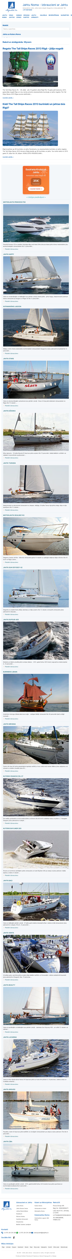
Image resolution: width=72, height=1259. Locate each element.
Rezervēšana (54, 15)
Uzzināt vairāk (8, 98)
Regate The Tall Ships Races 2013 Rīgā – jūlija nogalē (33, 48)
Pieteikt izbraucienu (11, 249)
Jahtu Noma (4, 16)
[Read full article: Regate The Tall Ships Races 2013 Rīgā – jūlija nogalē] (36, 69)
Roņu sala (36, 1247)
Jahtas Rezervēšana (22, 1211)
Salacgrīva (44, 1247)
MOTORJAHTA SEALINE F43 (13, 515)
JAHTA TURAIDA (9, 463)
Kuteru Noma (38, 1205)
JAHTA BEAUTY (9, 985)
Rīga (3, 1247)
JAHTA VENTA (8, 933)
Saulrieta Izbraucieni (22, 1219)
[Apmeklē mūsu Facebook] (13, 1237)
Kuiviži (50, 1247)
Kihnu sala (56, 1247)
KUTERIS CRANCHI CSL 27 (13, 776)
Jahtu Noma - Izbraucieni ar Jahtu (45, 5)
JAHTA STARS (8, 359)
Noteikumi (19, 1214)
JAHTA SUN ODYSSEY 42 (12, 567)
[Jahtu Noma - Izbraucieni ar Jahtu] (10, 1206)
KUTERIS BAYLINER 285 (12, 828)
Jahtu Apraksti (34, 16)
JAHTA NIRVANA (9, 724)
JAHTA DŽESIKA (9, 411)
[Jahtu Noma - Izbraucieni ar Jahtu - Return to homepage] (11, 7)
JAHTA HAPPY (8, 254)
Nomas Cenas (19, 16)
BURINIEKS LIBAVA (10, 672)
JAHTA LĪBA (7, 1141)
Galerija (43, 15)
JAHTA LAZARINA (10, 1037)
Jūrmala (8, 1247)
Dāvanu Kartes (26, 16)
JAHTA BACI (7, 880)
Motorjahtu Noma (40, 1211)
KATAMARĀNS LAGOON (12, 306)
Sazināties (65, 15)
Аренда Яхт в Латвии (50, 1256)
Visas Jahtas (12, 16)
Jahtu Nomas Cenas (22, 1208)
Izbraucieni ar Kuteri (40, 1208)
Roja (31, 1247)
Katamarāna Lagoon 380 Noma (42, 1219)
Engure (14, 1247)
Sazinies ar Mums (38, 1256)
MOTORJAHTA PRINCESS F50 (14, 202)
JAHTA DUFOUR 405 (11, 620)
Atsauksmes (19, 1222)
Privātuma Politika (20, 1256)
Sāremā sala (64, 1247)
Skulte (26, 1247)
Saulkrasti (20, 1247)
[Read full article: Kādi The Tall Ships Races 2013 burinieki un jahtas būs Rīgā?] (36, 128)
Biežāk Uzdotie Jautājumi (23, 1224)
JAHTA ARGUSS (9, 1089)
